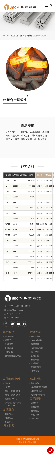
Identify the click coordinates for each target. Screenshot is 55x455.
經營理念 (9, 340)
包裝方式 (35, 371)
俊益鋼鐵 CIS (11, 336)
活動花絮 (9, 352)
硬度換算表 (36, 367)
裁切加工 (9, 422)
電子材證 (35, 352)
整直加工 (9, 414)
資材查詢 (35, 383)
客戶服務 (35, 398)
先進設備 (35, 356)
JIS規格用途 (36, 391)
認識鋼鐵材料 (26, 35)
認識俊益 (9, 332)
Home (6, 35)
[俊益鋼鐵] (20, 6)
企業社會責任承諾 (13, 356)
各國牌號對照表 (38, 395)
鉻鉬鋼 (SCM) (11, 399)
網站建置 (23, 442)
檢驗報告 (35, 411)
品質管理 (35, 332)
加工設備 (9, 409)
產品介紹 (14, 35)
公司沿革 (9, 344)
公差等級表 (36, 363)
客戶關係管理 (37, 348)
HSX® (7, 387)
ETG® (7, 383)
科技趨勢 (35, 407)
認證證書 (35, 344)
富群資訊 (32, 442)
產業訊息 (35, 403)
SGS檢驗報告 (37, 340)
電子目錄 (9, 425)
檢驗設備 (35, 359)
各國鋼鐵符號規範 (39, 387)
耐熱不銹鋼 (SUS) (12, 395)
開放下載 (35, 418)
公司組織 (9, 348)
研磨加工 (9, 418)
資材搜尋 (35, 378)
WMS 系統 (35, 336)
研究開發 (35, 414)
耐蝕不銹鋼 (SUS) (12, 391)
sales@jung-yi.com (15, 310)
